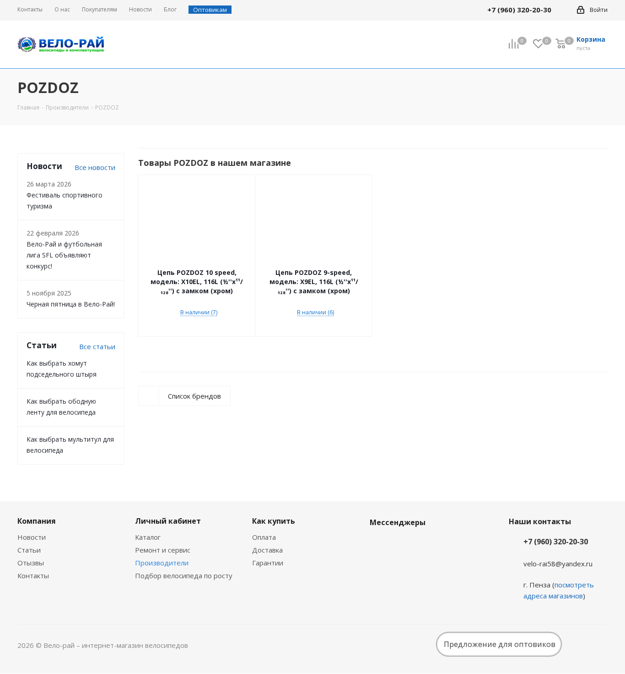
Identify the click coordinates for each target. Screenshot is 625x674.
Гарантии (267, 562)
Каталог (148, 537)
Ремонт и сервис (162, 549)
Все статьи (97, 346)
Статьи (29, 549)
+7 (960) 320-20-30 (555, 542)
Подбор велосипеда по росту (183, 575)
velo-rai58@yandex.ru (558, 563)
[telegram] (564, 9)
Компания (36, 521)
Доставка (267, 549)
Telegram (402, 544)
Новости (31, 537)
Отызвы (30, 562)
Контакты (33, 575)
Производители (162, 562)
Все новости (95, 167)
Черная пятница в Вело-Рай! (71, 304)
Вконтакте (379, 544)
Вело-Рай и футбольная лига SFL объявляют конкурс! (64, 255)
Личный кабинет (168, 521)
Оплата (264, 537)
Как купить (273, 521)
